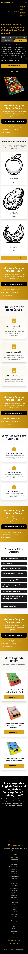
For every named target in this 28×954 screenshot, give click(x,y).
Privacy (22, 949)
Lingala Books (14, 883)
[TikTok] (17, 943)
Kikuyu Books (14, 874)
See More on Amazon (13, 258)
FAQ (14, 933)
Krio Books (14, 881)
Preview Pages (14, 71)
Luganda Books (14, 885)
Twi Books (14, 904)
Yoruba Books (14, 914)
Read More (13, 697)
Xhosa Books (14, 909)
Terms (17, 949)
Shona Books (14, 895)
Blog (14, 926)
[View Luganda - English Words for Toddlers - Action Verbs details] (14, 748)
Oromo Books (14, 890)
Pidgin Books (14, 893)
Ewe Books (14, 864)
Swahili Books (14, 900)
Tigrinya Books (14, 902)
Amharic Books (14, 857)
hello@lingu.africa (15, 940)
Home (2, 11)
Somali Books (14, 897)
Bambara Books (14, 859)
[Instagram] (10, 943)
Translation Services (14, 924)
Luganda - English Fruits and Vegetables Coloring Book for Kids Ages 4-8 (23, 12)
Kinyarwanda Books (14, 876)
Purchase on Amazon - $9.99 (13, 121)
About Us (14, 928)
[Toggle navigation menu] (26, 2)
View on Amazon (13, 65)
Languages (14, 931)
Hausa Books (14, 869)
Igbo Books (14, 871)
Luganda (15, 11)
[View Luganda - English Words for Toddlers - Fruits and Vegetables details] (14, 713)
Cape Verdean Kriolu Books (14, 862)
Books (8, 11)
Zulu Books (14, 916)
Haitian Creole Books (14, 866)
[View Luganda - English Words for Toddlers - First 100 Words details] (14, 680)
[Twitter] (14, 943)
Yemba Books (14, 912)
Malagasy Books (14, 888)
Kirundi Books (14, 878)
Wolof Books (14, 907)
